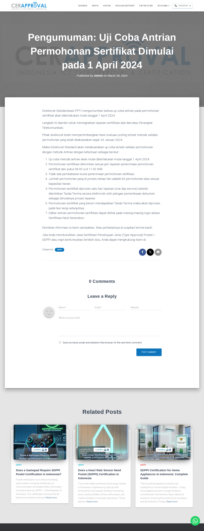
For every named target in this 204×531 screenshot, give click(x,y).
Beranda (82, 6)
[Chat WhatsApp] (195, 521)
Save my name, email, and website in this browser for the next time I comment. (102, 342)
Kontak (107, 6)
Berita (95, 6)
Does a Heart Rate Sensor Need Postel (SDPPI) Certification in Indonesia (99, 474)
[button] (169, 6)
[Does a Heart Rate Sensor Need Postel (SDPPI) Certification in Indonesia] (102, 442)
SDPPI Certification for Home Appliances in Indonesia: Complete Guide (164, 474)
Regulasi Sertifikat (125, 6)
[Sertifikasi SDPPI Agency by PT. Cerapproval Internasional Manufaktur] (29, 6)
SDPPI (59, 250)
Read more (51, 497)
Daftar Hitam (146, 6)
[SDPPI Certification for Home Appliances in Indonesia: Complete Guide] (164, 442)
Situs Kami (162, 6)
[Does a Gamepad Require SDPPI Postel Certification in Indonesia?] (40, 442)
